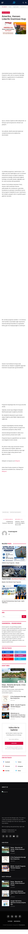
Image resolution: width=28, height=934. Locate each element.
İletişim (10, 921)
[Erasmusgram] (14, 2)
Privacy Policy (15, 748)
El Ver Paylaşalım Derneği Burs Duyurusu (18, 697)
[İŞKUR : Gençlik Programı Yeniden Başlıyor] (5, 707)
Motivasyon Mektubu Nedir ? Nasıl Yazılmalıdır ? (18, 892)
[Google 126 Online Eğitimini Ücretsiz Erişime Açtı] (5, 903)
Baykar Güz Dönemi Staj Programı (11, 582)
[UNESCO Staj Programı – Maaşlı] (14, 553)
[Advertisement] (14, 57)
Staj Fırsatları (5, 12)
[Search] (26, 2)
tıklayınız (17, 461)
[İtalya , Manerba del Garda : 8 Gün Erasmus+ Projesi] (14, 675)
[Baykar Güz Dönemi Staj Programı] (14, 572)
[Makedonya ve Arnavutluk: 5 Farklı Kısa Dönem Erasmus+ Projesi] (5, 715)
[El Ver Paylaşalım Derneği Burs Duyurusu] (5, 699)
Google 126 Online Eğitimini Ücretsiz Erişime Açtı (18, 902)
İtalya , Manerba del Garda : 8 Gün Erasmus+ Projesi (14, 686)
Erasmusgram (12, 531)
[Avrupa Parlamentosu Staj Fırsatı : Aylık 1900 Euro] (14, 592)
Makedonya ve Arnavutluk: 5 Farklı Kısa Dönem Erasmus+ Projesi (18, 715)
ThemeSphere (22, 925)
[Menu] (2, 2)
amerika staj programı (15, 512)
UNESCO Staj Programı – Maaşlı (10, 563)
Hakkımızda (17, 921)
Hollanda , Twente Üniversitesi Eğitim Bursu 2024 (20, 523)
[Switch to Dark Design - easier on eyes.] (23, 2)
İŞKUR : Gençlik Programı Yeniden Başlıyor (18, 705)
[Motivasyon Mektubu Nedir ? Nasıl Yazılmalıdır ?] (5, 893)
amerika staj (5, 512)
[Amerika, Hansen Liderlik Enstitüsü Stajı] (14, 28)
